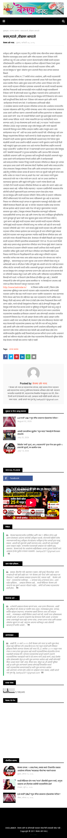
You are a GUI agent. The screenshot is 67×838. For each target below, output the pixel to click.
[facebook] (18, 478)
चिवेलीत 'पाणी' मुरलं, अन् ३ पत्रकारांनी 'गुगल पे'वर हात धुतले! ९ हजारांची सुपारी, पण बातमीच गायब (39, 446)
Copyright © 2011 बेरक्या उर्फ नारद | (34, 831)
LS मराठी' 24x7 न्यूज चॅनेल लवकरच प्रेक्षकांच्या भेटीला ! (37, 418)
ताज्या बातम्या (14, 31)
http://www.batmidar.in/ (15, 287)
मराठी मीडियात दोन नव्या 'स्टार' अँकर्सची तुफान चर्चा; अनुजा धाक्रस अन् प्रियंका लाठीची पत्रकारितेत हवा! (39, 782)
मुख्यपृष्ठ (5, 31)
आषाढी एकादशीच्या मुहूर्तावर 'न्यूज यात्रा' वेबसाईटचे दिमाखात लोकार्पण (38, 432)
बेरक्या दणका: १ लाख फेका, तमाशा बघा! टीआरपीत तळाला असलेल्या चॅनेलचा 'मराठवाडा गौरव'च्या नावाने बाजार (38, 769)
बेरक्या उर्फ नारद (8, 43)
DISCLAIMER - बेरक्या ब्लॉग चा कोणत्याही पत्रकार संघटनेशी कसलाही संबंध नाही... (33, 828)
